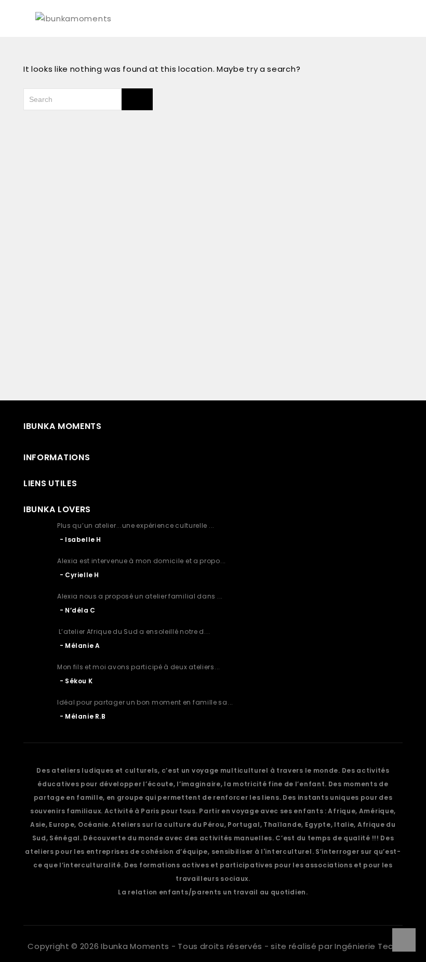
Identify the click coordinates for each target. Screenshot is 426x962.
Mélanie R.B (85, 716)
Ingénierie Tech (366, 946)
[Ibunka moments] (73, 17)
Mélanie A (82, 645)
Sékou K (78, 681)
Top (404, 940)
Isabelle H (83, 539)
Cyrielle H (82, 574)
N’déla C (80, 610)
